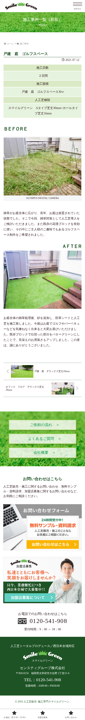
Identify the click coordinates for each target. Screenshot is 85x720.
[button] (76, 568)
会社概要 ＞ (45, 452)
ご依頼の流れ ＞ (45, 425)
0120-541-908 (48, 621)
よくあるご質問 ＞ (44, 439)
